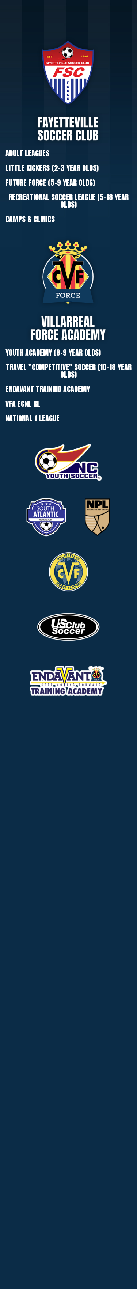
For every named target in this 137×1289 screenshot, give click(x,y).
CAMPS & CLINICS (30, 219)
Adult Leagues (27, 153)
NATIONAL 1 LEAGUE (32, 418)
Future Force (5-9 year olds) (50, 182)
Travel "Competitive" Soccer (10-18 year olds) (69, 370)
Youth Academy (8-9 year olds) (53, 352)
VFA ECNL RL (22, 403)
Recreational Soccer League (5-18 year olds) (68, 201)
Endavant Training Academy (47, 389)
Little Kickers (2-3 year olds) (52, 168)
